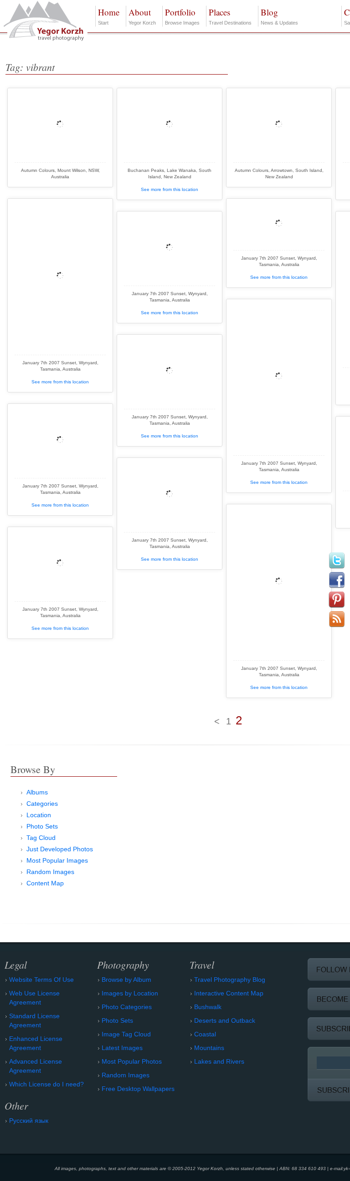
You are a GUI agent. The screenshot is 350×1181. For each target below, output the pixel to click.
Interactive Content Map (228, 993)
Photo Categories (127, 1006)
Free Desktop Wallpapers (138, 1088)
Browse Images (182, 15)
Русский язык (28, 1120)
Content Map (45, 883)
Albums (37, 792)
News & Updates (279, 15)
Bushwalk (207, 1006)
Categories (42, 803)
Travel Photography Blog (229, 979)
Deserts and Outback (224, 1020)
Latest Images (122, 1047)
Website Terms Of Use (41, 979)
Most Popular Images (57, 860)
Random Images (50, 871)
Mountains (209, 1047)
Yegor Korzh (142, 15)
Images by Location (130, 993)
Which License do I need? (46, 1084)
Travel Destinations (230, 15)
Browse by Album (126, 979)
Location (38, 815)
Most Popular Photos (132, 1061)
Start (108, 15)
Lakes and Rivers (219, 1061)
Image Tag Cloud (126, 1034)
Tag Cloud (41, 837)
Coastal (205, 1034)
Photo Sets (42, 826)
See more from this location (169, 189)
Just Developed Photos (59, 849)
